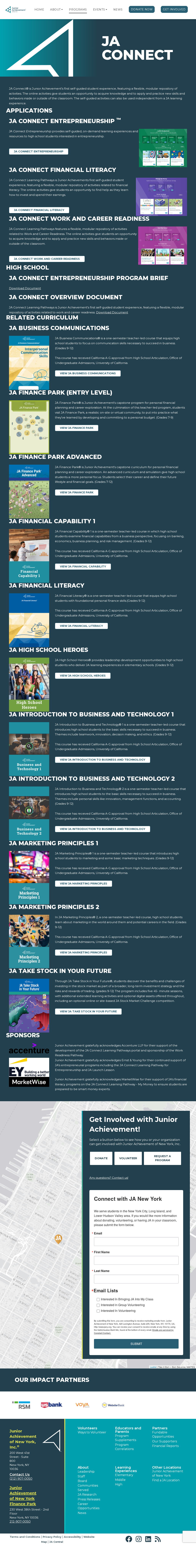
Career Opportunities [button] (88, 1506)
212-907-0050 (20, 1521)
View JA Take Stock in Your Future (88, 1011)
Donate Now (142, 9)
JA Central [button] (56, 1541)
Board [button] (82, 1481)
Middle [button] (120, 1480)
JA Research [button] (87, 1494)
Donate (101, 1158)
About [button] (83, 1467)
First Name (102, 1252)
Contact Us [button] (20, 1474)
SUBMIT (136, 1343)
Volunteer (128, 1158)
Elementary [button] (124, 1475)
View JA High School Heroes (83, 675)
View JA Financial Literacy (81, 626)
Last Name (101, 1270)
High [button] (118, 1484)
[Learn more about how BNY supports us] (52, 1405)
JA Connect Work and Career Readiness (47, 259)
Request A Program (162, 1158)
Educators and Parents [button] (128, 1429)
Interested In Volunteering (118, 1310)
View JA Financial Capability (83, 566)
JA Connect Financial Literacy (39, 210)
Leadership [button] (86, 1471)
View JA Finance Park (76, 428)
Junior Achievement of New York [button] (167, 1473)
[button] (62, 9)
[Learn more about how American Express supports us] (21, 1405)
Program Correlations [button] (124, 1447)
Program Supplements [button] (125, 1438)
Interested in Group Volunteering (123, 1305)
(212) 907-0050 (21, 1478)
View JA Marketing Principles (83, 883)
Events (99, 9)
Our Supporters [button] (164, 1441)
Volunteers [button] (87, 1428)
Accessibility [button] (72, 1536)
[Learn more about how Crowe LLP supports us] (113, 1405)
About (55, 9)
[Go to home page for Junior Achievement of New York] (15, 9)
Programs (78, 9)
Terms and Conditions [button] (25, 1536)
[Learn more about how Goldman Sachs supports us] (174, 1405)
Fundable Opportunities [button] (163, 1434)
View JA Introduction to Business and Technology (102, 759)
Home (39, 9)
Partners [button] (159, 1428)
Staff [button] (81, 1476)
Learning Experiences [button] (126, 1469)
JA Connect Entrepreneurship (38, 151)
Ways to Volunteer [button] (92, 1432)
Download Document (25, 288)
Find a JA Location (166, 1480)
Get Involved (174, 9)
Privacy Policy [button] (52, 1536)
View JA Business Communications (88, 373)
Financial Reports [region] (165, 1446)
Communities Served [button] (88, 1488)
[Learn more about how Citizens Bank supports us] (82, 1405)
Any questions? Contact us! (108, 1178)
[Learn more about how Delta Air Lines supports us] (144, 1405)
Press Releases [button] (89, 1499)
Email (98, 1233)
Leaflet (153, 1366)
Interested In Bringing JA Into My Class (127, 1299)
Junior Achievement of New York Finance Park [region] (23, 1495)
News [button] (82, 1513)
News (118, 9)
